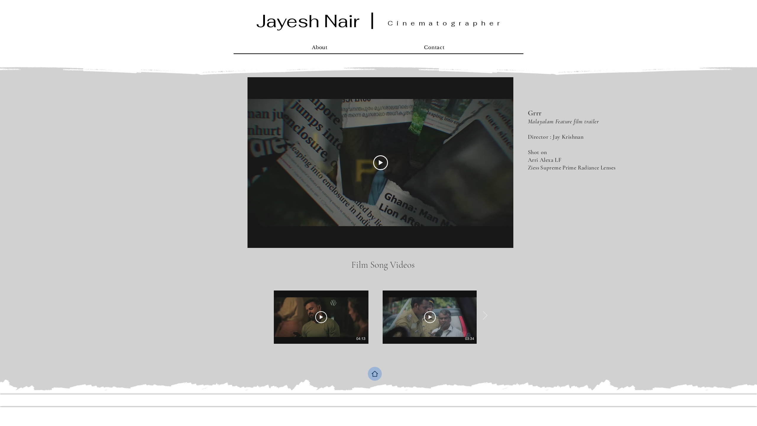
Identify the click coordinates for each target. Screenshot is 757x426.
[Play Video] (321, 317)
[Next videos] (485, 316)
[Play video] (380, 162)
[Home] (375, 374)
